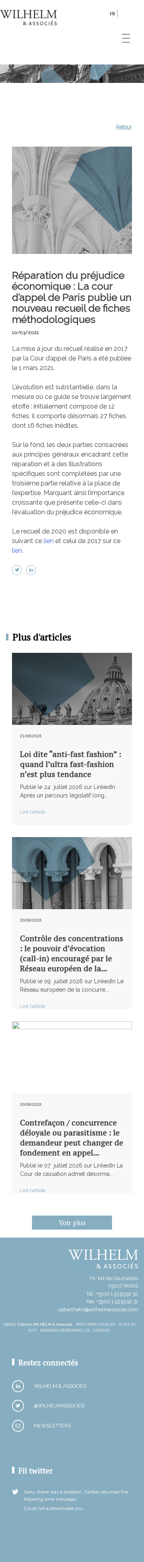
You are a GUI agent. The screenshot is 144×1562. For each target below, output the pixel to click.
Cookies (101, 1330)
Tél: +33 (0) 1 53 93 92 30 (112, 1294)
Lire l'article (32, 812)
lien (49, 541)
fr (112, 13)
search (101, 15)
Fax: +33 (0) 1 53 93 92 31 (112, 1301)
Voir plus (72, 1222)
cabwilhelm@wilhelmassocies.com (98, 1309)
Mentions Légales (95, 1324)
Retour (124, 127)
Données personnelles (65, 1330)
